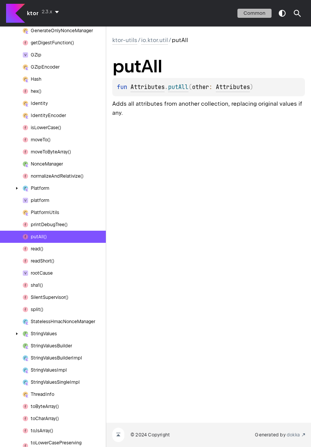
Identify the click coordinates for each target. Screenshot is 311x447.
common (254, 13)
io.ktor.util (154, 40)
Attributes (147, 87)
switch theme (282, 13)
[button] (297, 13)
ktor (33, 13)
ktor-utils (124, 40)
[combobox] (52, 12)
